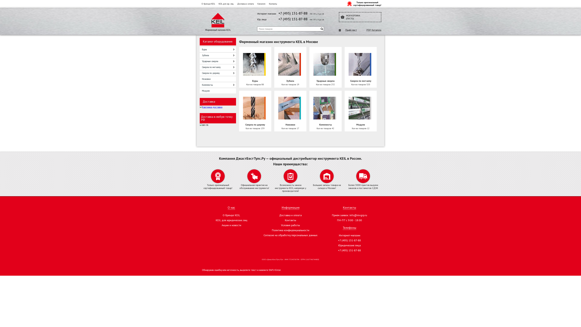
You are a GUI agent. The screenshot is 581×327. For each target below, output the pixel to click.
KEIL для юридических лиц (231, 220)
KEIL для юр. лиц (226, 3)
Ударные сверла (210, 61)
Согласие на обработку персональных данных (290, 235)
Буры (204, 49)
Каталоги (261, 3)
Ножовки (206, 79)
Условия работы (290, 225)
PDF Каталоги (373, 30)
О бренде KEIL (208, 3)
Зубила (205, 55)
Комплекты (207, 84)
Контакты (273, 3)
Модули (206, 90)
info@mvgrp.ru (358, 215)
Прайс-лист (351, 30)
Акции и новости (231, 225)
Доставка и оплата (245, 3)
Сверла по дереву (211, 73)
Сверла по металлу (211, 67)
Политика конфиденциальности (290, 230)
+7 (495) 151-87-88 (292, 13)
